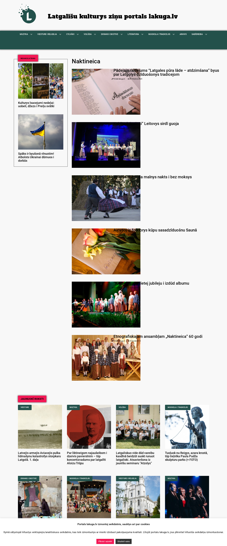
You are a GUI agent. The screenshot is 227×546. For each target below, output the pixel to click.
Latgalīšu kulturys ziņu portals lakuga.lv (113, 16)
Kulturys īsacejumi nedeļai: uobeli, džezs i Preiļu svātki (36, 104)
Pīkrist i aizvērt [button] (105, 541)
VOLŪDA (122, 407)
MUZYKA (73, 407)
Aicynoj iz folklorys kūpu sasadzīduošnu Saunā (155, 230)
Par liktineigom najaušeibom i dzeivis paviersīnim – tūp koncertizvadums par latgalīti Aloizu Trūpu (87, 458)
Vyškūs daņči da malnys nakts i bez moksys (153, 177)
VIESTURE (25, 407)
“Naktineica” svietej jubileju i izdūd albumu (151, 283)
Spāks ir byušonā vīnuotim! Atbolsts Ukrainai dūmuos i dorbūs (36, 157)
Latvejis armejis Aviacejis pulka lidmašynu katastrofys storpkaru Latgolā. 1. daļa (39, 456)
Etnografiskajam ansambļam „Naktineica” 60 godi (158, 336)
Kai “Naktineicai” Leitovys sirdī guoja (146, 123)
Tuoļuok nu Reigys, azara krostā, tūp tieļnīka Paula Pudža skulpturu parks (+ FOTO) (186, 456)
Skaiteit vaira (123, 541)
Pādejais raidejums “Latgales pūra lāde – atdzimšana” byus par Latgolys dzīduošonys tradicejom (166, 72)
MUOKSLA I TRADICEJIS (178, 407)
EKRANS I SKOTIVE (29, 478)
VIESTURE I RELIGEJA (127, 478)
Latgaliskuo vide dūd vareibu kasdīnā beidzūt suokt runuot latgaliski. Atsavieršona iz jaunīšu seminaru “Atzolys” (135, 458)
